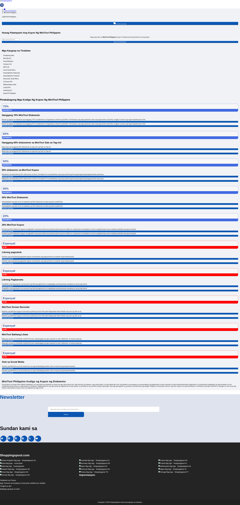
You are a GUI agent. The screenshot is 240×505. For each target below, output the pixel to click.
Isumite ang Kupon (121, 24)
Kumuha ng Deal (7, 122)
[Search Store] (2, 5)
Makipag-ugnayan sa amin (10, 489)
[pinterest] (24, 439)
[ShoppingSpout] (6, 1)
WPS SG (6, 67)
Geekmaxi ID (7, 90)
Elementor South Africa (11, 79)
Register (66, 414)
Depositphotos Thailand (11, 76)
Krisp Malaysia (8, 61)
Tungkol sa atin (5, 486)
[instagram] (31, 439)
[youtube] (38, 439)
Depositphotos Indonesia (11, 73)
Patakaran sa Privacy (8, 480)
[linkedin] (17, 439)
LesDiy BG (6, 87)
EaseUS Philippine (9, 93)
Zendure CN (7, 64)
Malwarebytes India (9, 84)
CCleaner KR (7, 81)
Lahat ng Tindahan (10, 11)
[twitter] (3, 439)
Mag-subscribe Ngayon (120, 42)
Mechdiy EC (7, 58)
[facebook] (10, 439)
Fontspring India (8, 55)
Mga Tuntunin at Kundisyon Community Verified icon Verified (22, 483)
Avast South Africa (9, 70)
